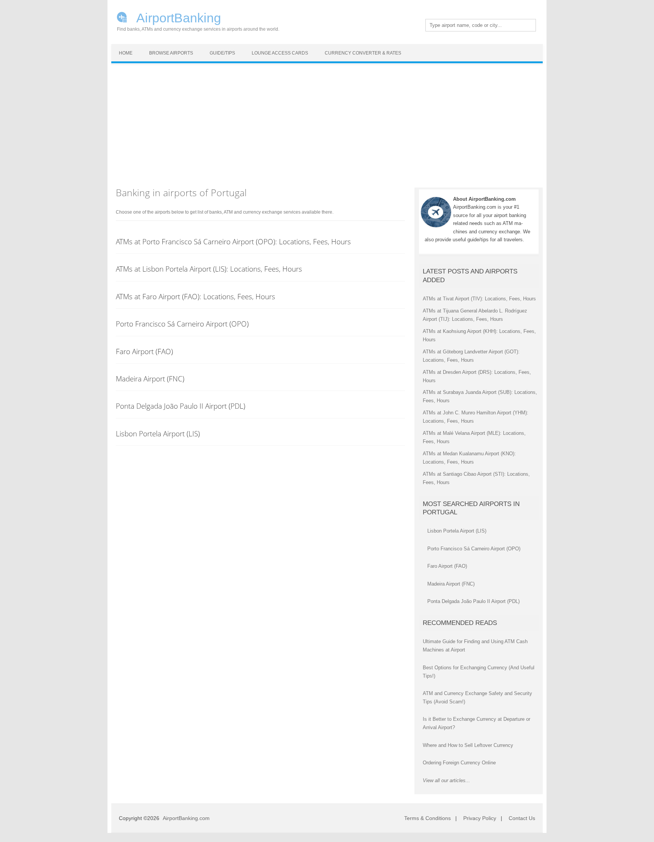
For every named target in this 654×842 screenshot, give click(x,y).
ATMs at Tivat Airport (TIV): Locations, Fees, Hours (479, 298)
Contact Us (522, 818)
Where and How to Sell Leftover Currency (468, 745)
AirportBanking (177, 17)
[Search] (519, 25)
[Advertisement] (327, 122)
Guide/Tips (222, 53)
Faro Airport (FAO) (144, 351)
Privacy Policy (479, 818)
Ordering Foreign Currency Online (459, 762)
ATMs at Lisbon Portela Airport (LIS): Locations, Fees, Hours (209, 269)
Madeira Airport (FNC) (150, 378)
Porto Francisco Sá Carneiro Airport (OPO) (182, 324)
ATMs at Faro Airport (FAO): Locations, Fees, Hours (195, 296)
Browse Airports (171, 53)
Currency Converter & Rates (363, 53)
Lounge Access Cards (280, 53)
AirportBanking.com (186, 818)
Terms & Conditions (427, 818)
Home (125, 53)
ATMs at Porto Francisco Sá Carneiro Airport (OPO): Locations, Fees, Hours (233, 241)
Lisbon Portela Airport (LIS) (158, 433)
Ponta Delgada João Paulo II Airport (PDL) (180, 406)
